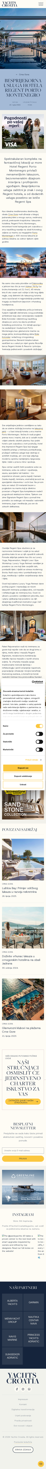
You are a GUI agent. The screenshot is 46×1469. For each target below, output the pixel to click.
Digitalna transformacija (23, 1409)
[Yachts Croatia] (9, 4)
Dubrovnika (37, 283)
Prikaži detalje (31, 760)
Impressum (23, 1399)
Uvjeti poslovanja (23, 1415)
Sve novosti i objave (23, 1425)
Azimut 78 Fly (31, 286)
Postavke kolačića (23, 1442)
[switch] (39, 734)
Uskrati (23, 784)
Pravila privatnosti (23, 1420)
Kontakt (23, 1404)
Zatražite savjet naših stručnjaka (21, 1101)
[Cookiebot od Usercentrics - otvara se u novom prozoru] (32, 682)
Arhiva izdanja (23, 1449)
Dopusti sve (23, 768)
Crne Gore (13, 214)
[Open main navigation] (40, 4)
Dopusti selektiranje (23, 776)
